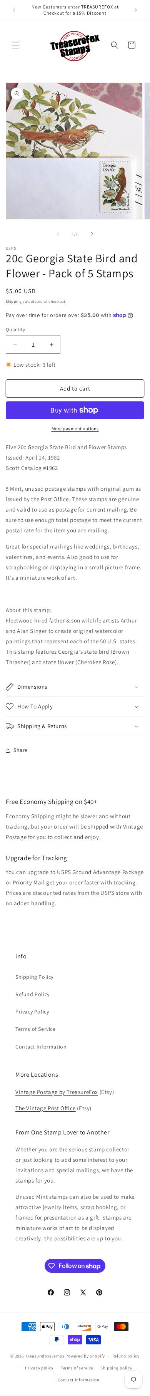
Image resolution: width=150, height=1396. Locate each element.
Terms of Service (35, 1028)
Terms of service (77, 1368)
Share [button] (20, 750)
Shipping (14, 301)
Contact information (78, 1380)
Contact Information (41, 1046)
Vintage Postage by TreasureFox (56, 1092)
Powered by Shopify (85, 1356)
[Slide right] (91, 233)
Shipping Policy (34, 976)
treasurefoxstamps (45, 1356)
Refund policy (126, 1356)
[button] (15, 45)
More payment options (75, 428)
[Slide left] (58, 233)
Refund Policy (32, 994)
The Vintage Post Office (45, 1108)
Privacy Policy (32, 1011)
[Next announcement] (135, 10)
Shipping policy (116, 1368)
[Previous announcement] (14, 10)
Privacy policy (39, 1368)
